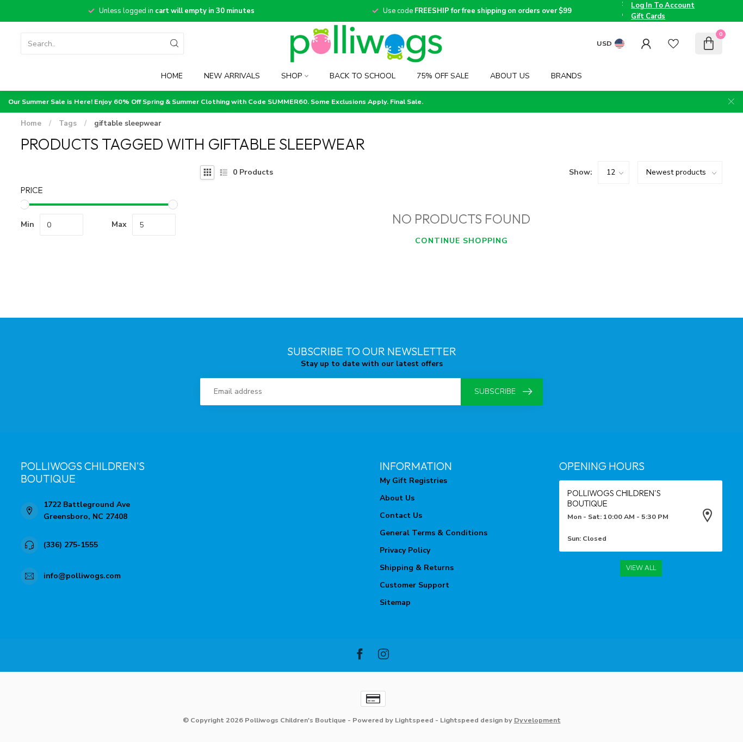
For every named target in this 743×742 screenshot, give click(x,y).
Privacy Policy (405, 550)
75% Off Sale (443, 76)
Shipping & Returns (417, 567)
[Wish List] (673, 43)
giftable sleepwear (127, 123)
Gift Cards (648, 16)
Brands (566, 76)
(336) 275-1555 (71, 545)
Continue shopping (461, 241)
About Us (510, 76)
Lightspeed (414, 720)
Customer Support (414, 585)
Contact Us (401, 515)
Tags (68, 123)
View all (641, 568)
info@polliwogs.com (82, 576)
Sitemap (395, 602)
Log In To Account (663, 5)
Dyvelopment (537, 720)
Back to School (362, 76)
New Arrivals (232, 76)
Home (172, 76)
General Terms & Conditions (433, 533)
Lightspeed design (471, 720)
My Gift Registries (413, 480)
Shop (291, 76)
